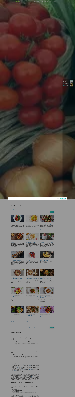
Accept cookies (63, 198)
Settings (58, 198)
